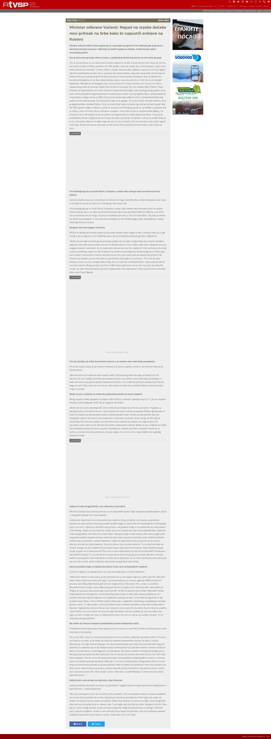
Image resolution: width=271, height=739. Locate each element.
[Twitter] (239, 1)
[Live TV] (252, 1)
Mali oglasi (243, 6)
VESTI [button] (193, 6)
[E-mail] (269, 1)
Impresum (244, 736)
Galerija (251, 6)
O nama (259, 6)
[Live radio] (261, 1)
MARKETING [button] (232, 6)
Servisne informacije (206, 6)
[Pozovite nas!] (265, 1)
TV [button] (215, 6)
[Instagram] (243, 1)
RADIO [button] (222, 6)
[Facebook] (235, 1)
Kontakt (266, 6)
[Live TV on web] (256, 1)
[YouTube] (248, 1)
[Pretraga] (230, 1)
